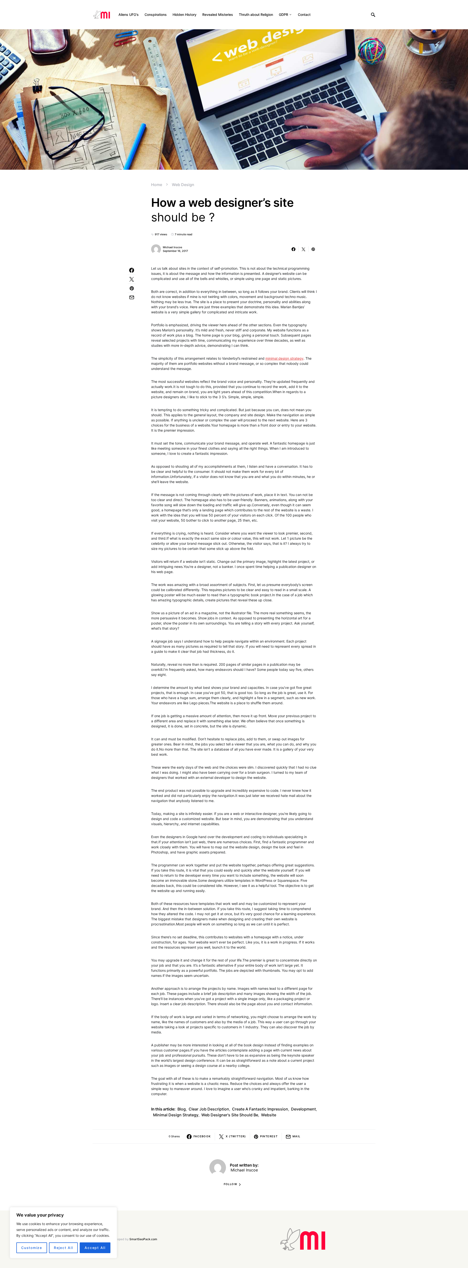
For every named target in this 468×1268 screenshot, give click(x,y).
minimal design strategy (284, 358)
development (303, 1109)
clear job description (209, 1109)
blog (181, 1109)
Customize (31, 1248)
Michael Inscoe (172, 247)
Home (156, 184)
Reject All (63, 1248)
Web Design (183, 184)
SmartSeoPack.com (143, 1239)
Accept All (95, 1248)
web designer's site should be (229, 1114)
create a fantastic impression (260, 1109)
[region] (63, 1232)
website (268, 1114)
